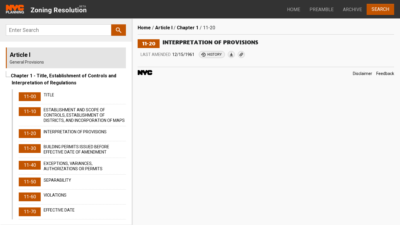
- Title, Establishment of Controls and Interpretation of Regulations (63, 79)
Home (293, 9)
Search (380, 9)
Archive (352, 9)
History (214, 54)
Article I (163, 27)
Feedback (385, 73)
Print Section (231, 54)
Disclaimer (362, 73)
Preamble (322, 9)
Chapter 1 (188, 27)
